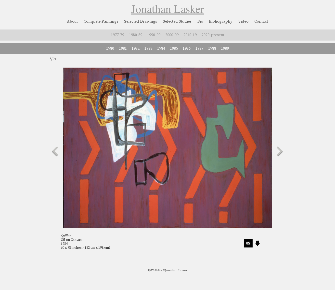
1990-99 (153, 34)
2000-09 (172, 34)
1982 (136, 48)
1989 (225, 48)
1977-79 (117, 34)
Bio (200, 21)
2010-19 (190, 34)
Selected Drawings (140, 21)
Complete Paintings (101, 21)
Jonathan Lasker (167, 8)
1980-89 (135, 34)
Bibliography (220, 21)
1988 (212, 48)
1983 (148, 48)
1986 (187, 48)
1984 (161, 48)
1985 (174, 48)
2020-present (213, 34)
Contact (261, 21)
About (72, 21)
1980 (110, 48)
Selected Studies (177, 21)
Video (243, 21)
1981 (123, 48)
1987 (199, 48)
